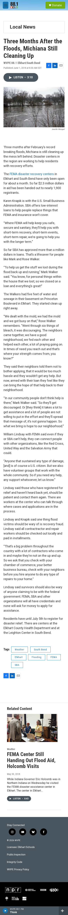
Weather (19, 649)
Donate (57, 5)
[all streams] (63, 910)
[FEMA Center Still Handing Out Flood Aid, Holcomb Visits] (32, 728)
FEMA (54, 657)
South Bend (40, 649)
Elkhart (19, 657)
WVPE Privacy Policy (18, 869)
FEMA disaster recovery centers (32, 174)
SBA (17, 665)
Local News (22, 27)
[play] (5, 910)
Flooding (36, 657)
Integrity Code (14, 862)
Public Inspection (16, 854)
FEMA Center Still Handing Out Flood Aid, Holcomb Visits (31, 760)
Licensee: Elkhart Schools (21, 847)
